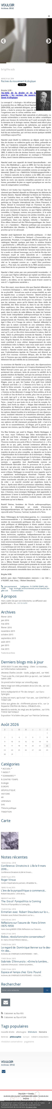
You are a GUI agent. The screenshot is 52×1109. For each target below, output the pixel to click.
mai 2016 (5, 624)
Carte (6, 820)
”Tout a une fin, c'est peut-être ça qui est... (20, 676)
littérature (32, 1032)
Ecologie (5, 783)
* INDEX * (5, 772)
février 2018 (6, 616)
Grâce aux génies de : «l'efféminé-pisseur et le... (22, 703)
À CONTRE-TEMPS (9, 779)
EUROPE (5, 786)
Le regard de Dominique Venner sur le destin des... (26, 949)
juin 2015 (5, 645)
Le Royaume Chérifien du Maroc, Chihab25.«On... (25, 704)
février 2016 (6, 627)
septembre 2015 (8, 638)
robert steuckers (39, 1036)
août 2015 (5, 642)
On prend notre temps (11, 682)
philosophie (15, 1036)
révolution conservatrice (12, 1041)
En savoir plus (31, 1107)
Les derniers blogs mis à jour (12, 1096)
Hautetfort (31, 1093)
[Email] (5, 1002)
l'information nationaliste (15, 669)
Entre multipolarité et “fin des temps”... (18, 691)
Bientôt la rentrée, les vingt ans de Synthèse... (21, 709)
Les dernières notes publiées (29, 1096)
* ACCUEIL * (6, 768)
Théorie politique (8, 808)
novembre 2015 (8, 631)
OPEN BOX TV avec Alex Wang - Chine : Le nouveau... (24, 666)
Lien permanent (10, 586)
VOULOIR (7, 5)
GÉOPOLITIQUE (8, 790)
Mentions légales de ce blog (28, 1100)
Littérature (6, 801)
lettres (4, 1036)
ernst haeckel (40, 588)
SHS (3, 804)
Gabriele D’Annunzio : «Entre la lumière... (24, 961)
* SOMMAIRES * (8, 775)
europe (26, 1036)
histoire (43, 1032)
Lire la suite (22, 603)
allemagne (21, 1032)
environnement (28, 588)
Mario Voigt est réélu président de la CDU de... (21, 685)
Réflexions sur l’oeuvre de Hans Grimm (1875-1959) (23, 924)
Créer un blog (22, 1093)
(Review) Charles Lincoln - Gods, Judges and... (21, 672)
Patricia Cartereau (41, 715)
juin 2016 (5, 620)
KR (2, 797)
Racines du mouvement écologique (18, 81)
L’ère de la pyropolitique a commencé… (23, 890)
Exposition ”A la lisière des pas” (15, 715)
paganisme (29, 1041)
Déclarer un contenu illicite (12, 1100)
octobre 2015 (7, 634)
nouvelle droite (7, 1032)
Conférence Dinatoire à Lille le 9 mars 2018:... (23, 867)
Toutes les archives (8, 653)
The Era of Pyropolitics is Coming (21, 901)
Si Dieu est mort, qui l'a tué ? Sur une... (18, 697)
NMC (47, 672)
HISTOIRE (5, 793)
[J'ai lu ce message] (49, 1103)
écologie (17, 588)
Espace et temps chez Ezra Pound (21, 972)
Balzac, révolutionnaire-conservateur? (23, 936)
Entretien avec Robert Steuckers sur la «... (25, 912)
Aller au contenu (7, 2)
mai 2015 (5, 649)
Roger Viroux (8, 879)
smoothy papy (31, 682)
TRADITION (6, 811)
